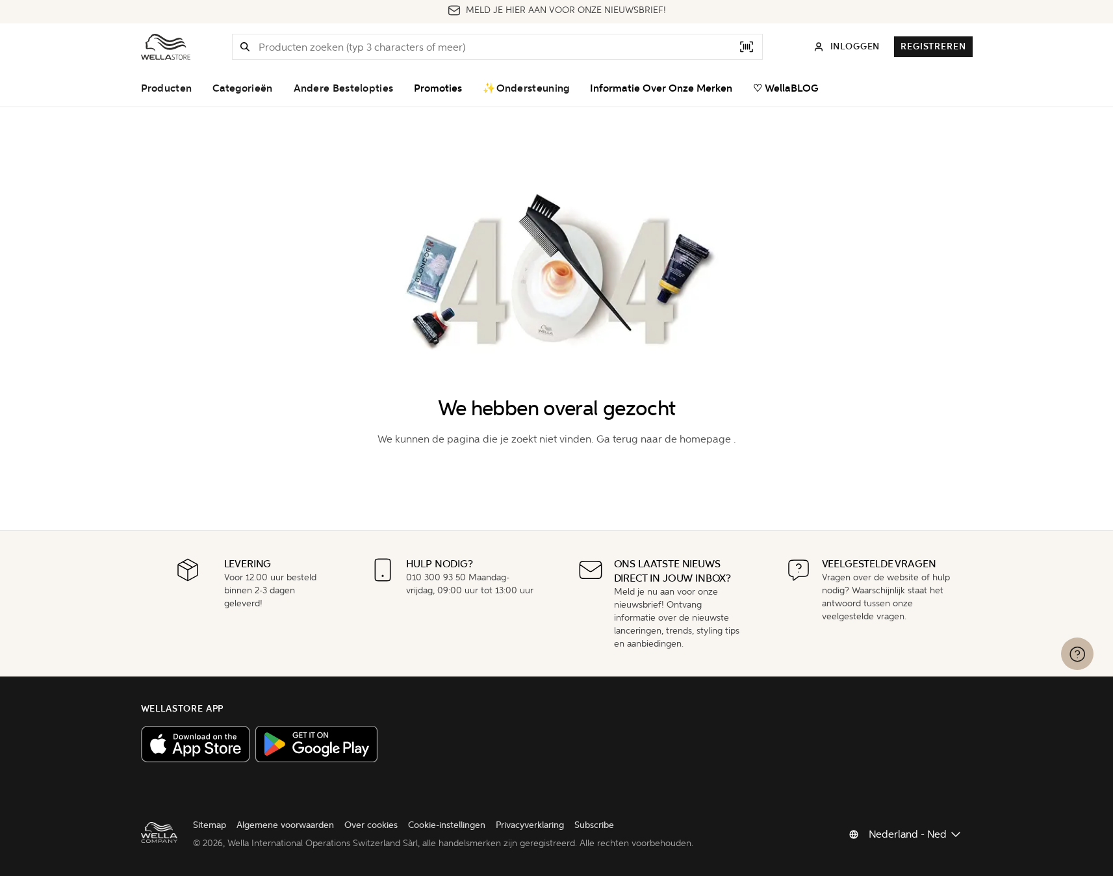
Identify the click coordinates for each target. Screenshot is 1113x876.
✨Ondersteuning (526, 88)
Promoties (438, 88)
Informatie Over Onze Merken (661, 88)
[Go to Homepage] (165, 47)
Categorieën (242, 88)
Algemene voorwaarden (285, 825)
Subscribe (594, 825)
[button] (244, 46)
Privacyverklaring (530, 825)
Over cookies (371, 825)
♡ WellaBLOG (786, 88)
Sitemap (209, 825)
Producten (166, 88)
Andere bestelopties (344, 88)
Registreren (933, 46)
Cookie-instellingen (446, 825)
